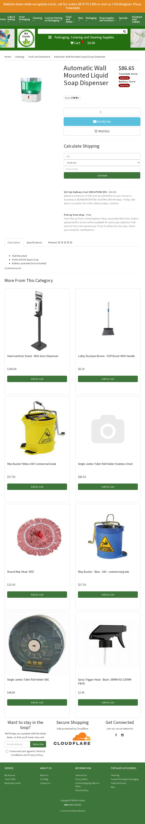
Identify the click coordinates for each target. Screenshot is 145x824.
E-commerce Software (69, 811)
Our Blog (44, 779)
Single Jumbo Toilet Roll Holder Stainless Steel (105, 464)
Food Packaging (24, 18)
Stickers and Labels (137, 19)
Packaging (91, 18)
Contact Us (45, 783)
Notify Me (103, 121)
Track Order (10, 779)
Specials (123, 18)
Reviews (53, 242)
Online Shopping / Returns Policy (87, 785)
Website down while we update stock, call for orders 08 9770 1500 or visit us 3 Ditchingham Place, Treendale (72, 6)
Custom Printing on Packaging (53, 19)
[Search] (125, 31)
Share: (68, 97)
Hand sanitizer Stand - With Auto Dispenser (32, 356)
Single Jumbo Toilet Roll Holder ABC (28, 679)
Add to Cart (37, 379)
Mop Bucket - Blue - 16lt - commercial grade (103, 571)
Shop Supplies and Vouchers (106, 19)
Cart (84, 43)
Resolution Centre (13, 783)
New (80, 18)
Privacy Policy (35, 755)
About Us (44, 775)
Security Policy (81, 790)
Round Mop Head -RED (20, 571)
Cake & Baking (11, 18)
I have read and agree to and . (27, 753)
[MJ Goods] (26, 38)
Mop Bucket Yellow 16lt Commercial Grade (31, 464)
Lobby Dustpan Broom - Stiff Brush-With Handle (106, 356)
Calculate (102, 175)
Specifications (34, 242)
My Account (10, 775)
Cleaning (37, 18)
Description (14, 242)
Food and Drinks (69, 19)
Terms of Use (81, 775)
